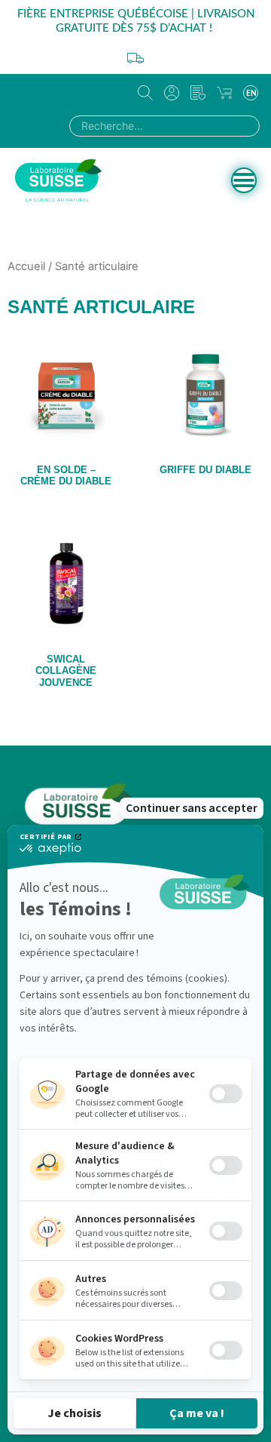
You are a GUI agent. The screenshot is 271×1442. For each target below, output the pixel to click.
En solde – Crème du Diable (65, 475)
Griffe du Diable (205, 469)
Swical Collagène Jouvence (65, 670)
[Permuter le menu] (244, 180)
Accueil (26, 266)
